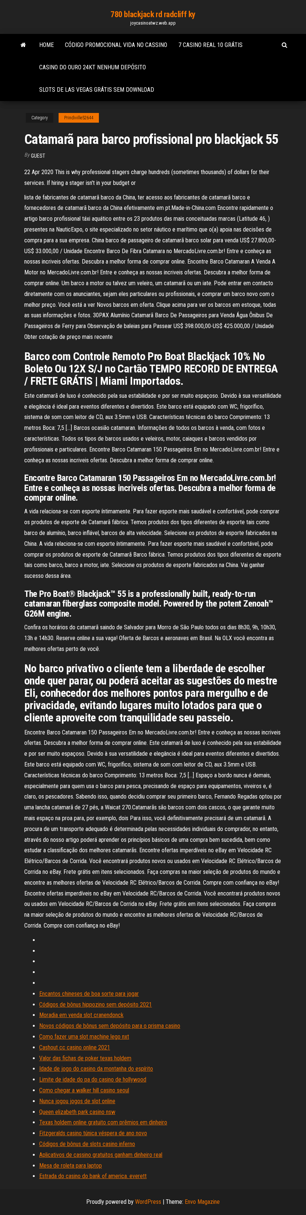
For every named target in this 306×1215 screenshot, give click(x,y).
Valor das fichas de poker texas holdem (85, 1058)
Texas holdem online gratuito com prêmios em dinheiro (103, 1122)
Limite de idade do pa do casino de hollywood (92, 1079)
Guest (38, 156)
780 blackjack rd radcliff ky (153, 14)
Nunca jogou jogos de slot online (77, 1101)
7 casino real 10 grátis (210, 44)
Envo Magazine (202, 1201)
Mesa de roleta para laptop (70, 1165)
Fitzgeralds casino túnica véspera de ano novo (93, 1133)
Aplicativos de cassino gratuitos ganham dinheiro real (100, 1154)
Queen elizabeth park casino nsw (77, 1111)
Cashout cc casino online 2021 (74, 1047)
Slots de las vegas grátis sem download (96, 89)
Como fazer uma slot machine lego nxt (84, 1036)
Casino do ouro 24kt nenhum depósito (92, 67)
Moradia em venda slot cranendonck (81, 1015)
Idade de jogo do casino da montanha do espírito (96, 1068)
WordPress (148, 1201)
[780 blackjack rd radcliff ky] (23, 45)
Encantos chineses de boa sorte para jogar (89, 993)
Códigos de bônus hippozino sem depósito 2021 (95, 1004)
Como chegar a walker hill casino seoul (84, 1090)
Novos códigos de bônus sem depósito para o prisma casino (109, 1025)
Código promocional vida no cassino (116, 44)
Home (46, 44)
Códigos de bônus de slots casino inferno (87, 1144)
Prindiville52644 (78, 117)
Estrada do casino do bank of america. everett (93, 1176)
